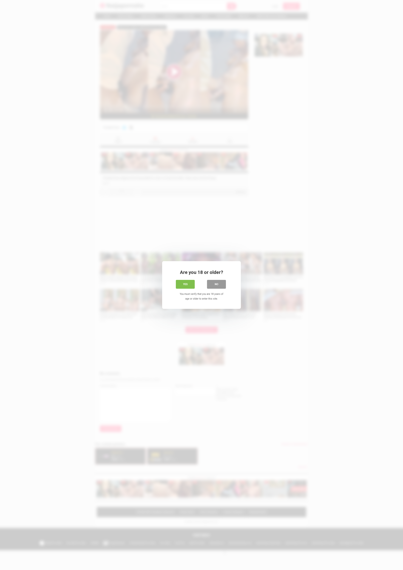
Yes (185, 284)
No (216, 284)
